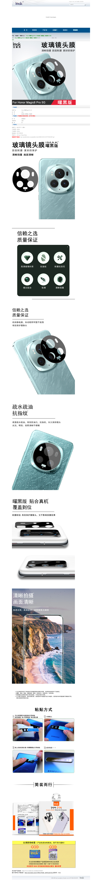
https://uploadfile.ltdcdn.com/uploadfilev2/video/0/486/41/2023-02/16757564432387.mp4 (33, 137)
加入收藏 (77, 1)
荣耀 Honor (22, 35)
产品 (13, 35)
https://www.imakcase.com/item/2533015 (32, 870)
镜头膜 (16, 35)
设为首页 (81, 1)
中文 (74, 1)
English (70, 1)
